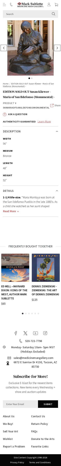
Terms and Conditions (40, 462)
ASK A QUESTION (17, 114)
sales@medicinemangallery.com (33, 358)
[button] (4, 4)
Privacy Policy (17, 462)
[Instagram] (45, 333)
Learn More (44, 121)
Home (5, 83)
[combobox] (26, 14)
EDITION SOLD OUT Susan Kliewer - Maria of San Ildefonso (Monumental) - (28, 85)
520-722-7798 (33, 341)
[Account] (49, 4)
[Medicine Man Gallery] (30, 4)
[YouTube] (35, 333)
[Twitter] (25, 333)
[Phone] (11, 4)
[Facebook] (16, 333)
